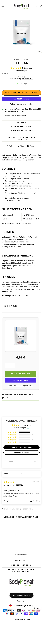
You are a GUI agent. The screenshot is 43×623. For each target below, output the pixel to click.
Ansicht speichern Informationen (15, 115)
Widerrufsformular (21, 554)
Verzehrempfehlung (21, 131)
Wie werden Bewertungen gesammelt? (17, 509)
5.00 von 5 (27, 425)
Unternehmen (20, 560)
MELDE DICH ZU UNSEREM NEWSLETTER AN (21, 570)
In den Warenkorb (20, 374)
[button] (16, 68)
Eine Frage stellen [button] (21, 452)
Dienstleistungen (21, 565)
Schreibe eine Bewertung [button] (21, 447)
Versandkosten (27, 79)
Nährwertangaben (21, 126)
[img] (8, 482)
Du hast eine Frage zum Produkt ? (21, 138)
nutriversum (21, 60)
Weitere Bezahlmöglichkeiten (21, 104)
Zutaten (21, 122)
